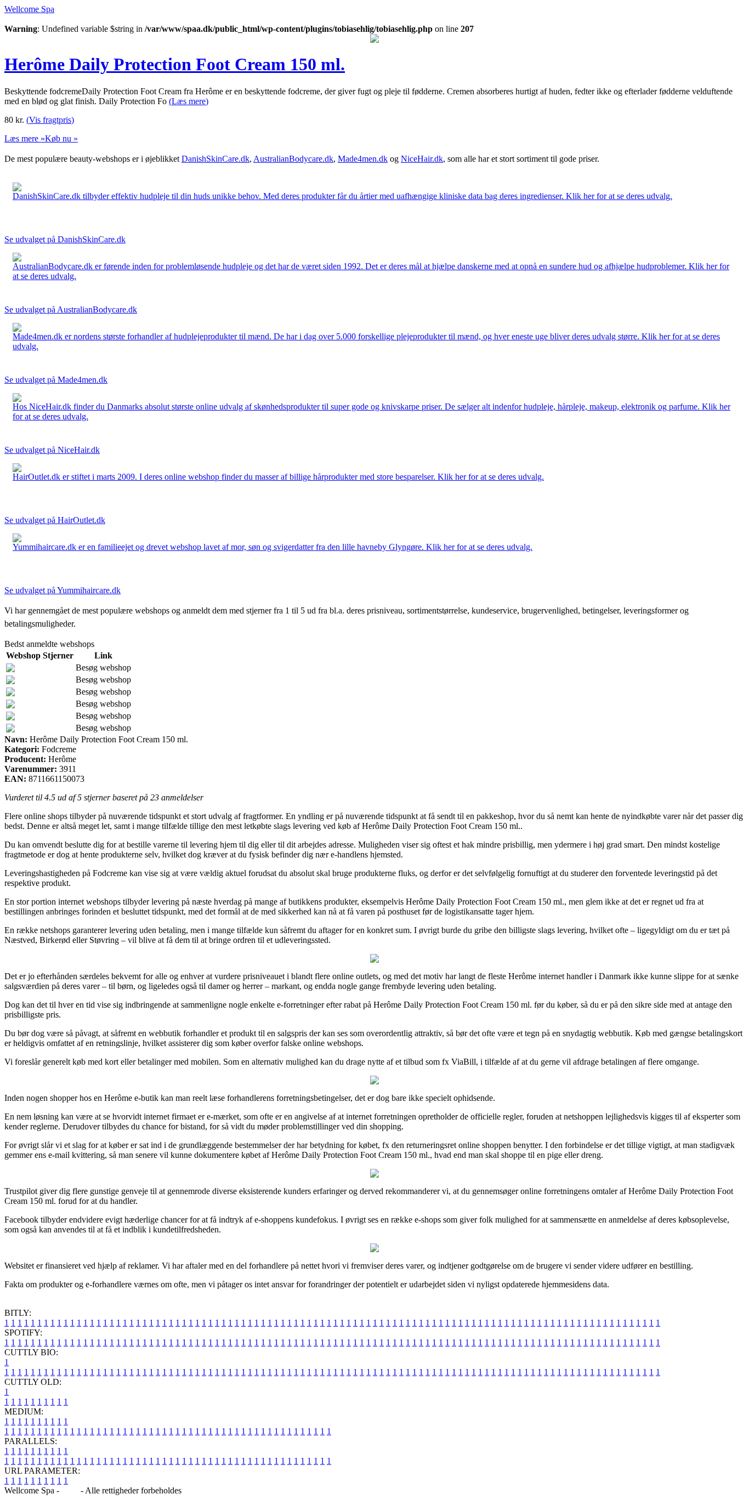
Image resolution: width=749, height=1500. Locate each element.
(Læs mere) (188, 101)
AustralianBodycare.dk (293, 158)
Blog (69, 1490)
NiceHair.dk (422, 158)
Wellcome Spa (29, 9)
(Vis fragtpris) (50, 119)
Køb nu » (61, 138)
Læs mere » (24, 138)
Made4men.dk (363, 158)
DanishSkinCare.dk (215, 158)
